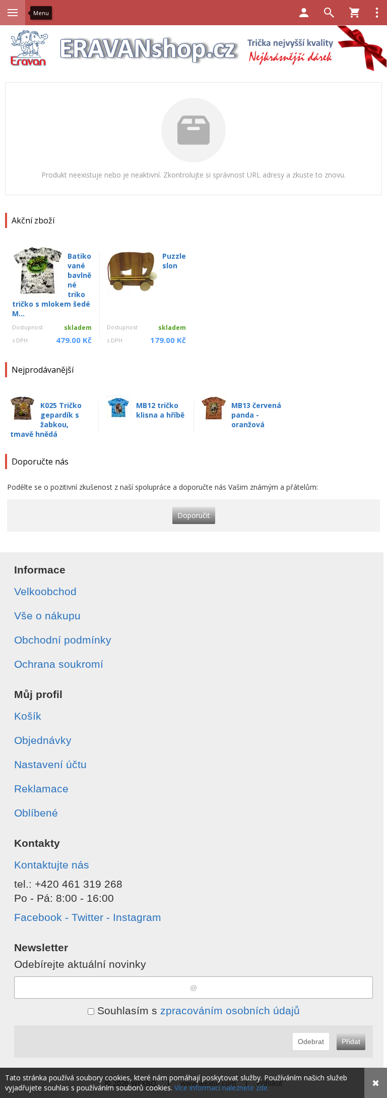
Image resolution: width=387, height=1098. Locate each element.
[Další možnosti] (377, 12)
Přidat (351, 1041)
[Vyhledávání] (329, 12)
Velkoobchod (45, 591)
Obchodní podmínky (62, 640)
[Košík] (354, 12)
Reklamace (41, 788)
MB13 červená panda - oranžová (256, 414)
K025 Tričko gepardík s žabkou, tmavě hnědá (46, 419)
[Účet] (303, 12)
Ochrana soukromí (58, 664)
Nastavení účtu (50, 764)
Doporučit (193, 515)
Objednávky (43, 740)
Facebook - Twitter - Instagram (87, 917)
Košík (27, 716)
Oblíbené (36, 813)
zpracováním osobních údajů (230, 1010)
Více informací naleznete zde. (221, 1087)
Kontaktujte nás (51, 865)
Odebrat (311, 1041)
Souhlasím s (197, 1010)
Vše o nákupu (47, 615)
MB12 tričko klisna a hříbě (160, 410)
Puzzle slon (174, 260)
